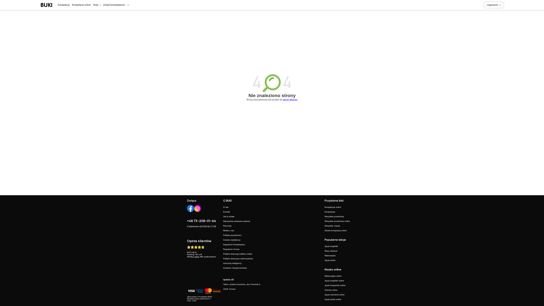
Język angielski (331, 246)
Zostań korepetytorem (114, 5)
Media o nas (228, 230)
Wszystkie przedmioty (334, 216)
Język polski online (333, 299)
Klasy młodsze (331, 251)
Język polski (330, 260)
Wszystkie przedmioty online (337, 221)
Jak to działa (228, 216)
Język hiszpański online (335, 285)
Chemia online (331, 290)
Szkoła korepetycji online (336, 230)
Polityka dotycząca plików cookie (237, 254)
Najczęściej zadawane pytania (236, 221)
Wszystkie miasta (332, 226)
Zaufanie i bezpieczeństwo (235, 268)
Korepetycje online (81, 5)
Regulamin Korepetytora (234, 244)
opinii (196, 257)
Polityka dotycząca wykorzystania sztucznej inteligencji (238, 260)
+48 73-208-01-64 (201, 221)
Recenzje (227, 226)
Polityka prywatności (232, 235)
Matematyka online (333, 276)
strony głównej (290, 99)
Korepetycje (330, 212)
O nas (226, 207)
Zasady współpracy (231, 240)
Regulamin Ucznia (231, 249)
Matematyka (330, 255)
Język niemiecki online (335, 295)
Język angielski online (334, 281)
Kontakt (226, 212)
